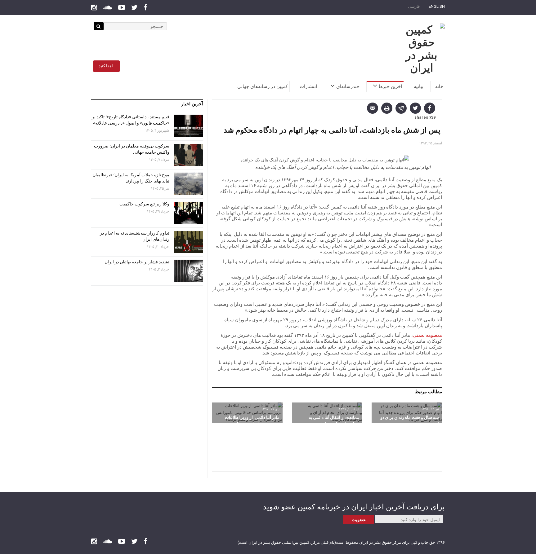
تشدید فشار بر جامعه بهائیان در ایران (136, 261)
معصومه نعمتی (427, 335)
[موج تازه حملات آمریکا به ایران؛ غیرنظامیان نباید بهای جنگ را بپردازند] (188, 184)
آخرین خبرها (390, 86)
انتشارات (308, 86)
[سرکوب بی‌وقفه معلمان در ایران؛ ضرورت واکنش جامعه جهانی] (188, 155)
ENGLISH (437, 6)
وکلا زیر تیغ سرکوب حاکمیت (143, 203)
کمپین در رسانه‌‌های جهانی (262, 86)
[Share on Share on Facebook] (429, 108)
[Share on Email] (372, 108)
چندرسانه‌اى (348, 86)
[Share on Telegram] (401, 108)
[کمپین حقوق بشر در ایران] (421, 49)
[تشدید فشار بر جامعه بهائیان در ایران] (188, 271)
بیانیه (418, 86)
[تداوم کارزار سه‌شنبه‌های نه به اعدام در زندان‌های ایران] (188, 242)
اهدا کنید (106, 66)
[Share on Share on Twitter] (415, 108)
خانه (439, 86)
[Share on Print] (386, 108)
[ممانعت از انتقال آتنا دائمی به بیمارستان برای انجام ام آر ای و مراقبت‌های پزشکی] (327, 412)
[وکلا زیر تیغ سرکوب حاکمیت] (188, 213)
